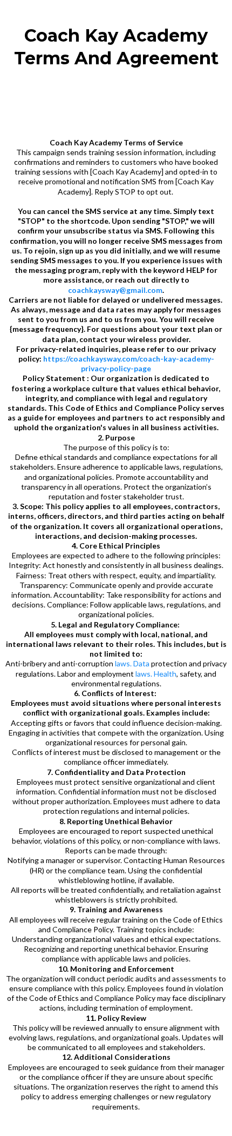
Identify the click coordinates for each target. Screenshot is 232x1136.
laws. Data (132, 663)
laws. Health (155, 673)
